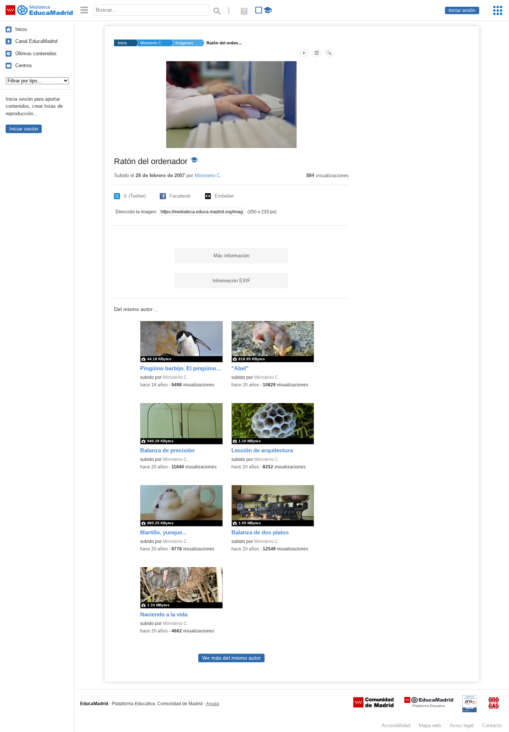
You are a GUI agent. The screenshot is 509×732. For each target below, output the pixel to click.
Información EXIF (231, 280)
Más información (231, 255)
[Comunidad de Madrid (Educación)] (373, 706)
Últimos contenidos (36, 53)
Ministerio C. (151, 43)
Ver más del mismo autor (231, 658)
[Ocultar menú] (84, 10)
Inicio (21, 29)
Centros (23, 65)
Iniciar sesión (462, 10)
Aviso (462, 725)
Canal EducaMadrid (36, 41)
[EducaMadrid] (428, 705)
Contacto (492, 725)
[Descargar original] (316, 52)
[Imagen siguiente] (304, 52)
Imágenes (184, 43)
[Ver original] (329, 52)
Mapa (430, 725)
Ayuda (212, 703)
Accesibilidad (396, 725)
